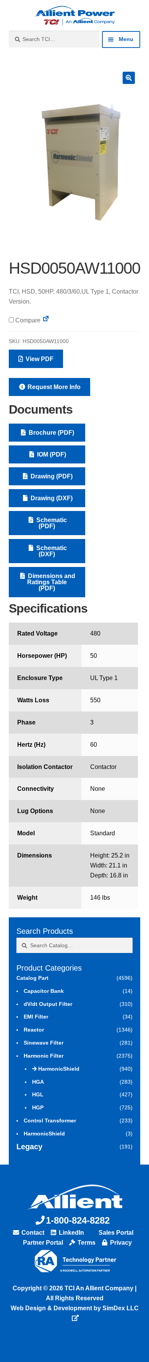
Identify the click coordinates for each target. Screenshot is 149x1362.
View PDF (38, 359)
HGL (38, 1094)
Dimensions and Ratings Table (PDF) (50, 582)
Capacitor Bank (44, 991)
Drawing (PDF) (51, 476)
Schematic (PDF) (51, 523)
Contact (32, 1232)
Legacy (29, 1146)
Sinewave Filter (43, 1043)
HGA (38, 1082)
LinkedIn (70, 1232)
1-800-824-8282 (78, 1220)
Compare (27, 320)
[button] (129, 78)
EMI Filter (36, 1017)
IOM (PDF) (51, 454)
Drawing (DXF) (51, 498)
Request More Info (53, 387)
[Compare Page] (46, 320)
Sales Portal (115, 1232)
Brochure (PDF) (50, 432)
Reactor (34, 1030)
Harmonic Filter (43, 1056)
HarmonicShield (58, 1069)
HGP (38, 1107)
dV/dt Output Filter (48, 1004)
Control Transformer (50, 1120)
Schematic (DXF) (51, 551)
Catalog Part (32, 978)
